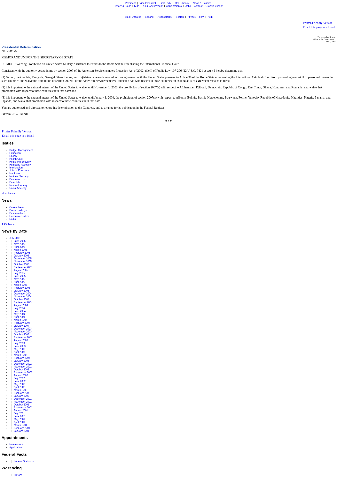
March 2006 (20, 249)
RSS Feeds (8, 224)
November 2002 (23, 366)
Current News (17, 207)
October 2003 (21, 334)
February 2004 (22, 322)
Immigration (16, 167)
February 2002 (22, 392)
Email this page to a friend (319, 27)
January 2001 (21, 430)
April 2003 (19, 352)
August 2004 (21, 305)
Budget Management (21, 150)
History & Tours (122, 5)
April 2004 (19, 317)
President (130, 3)
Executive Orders (19, 216)
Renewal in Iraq (18, 185)
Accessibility (165, 16)
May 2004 (19, 314)
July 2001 (19, 413)
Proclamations (17, 213)
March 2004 (20, 319)
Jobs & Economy (19, 170)
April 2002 (19, 387)
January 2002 (21, 395)
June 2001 (20, 416)
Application (15, 447)
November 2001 (23, 401)
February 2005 (22, 287)
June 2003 (20, 346)
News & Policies (202, 3)
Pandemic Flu (17, 179)
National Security (19, 176)
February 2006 (22, 252)
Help (210, 16)
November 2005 (23, 261)
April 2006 (19, 246)
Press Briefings (18, 210)
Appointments (174, 5)
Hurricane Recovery (20, 164)
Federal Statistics (24, 461)
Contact (198, 5)
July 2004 (19, 308)
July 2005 (19, 273)
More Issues (9, 193)
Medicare (14, 173)
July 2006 (14, 238)
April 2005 (19, 281)
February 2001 (22, 428)
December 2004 (23, 293)
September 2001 (23, 407)
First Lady (165, 3)
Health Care (16, 158)
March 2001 (20, 425)
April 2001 (19, 422)
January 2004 (21, 325)
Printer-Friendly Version (318, 23)
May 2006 (19, 243)
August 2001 (21, 410)
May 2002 (19, 384)
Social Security (18, 188)
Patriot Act (15, 182)
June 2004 (20, 311)
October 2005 (21, 264)
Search (180, 16)
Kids (136, 5)
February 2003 (22, 357)
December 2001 (23, 398)
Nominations (16, 444)
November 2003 (23, 331)
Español (149, 16)
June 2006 (20, 241)
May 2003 (19, 349)
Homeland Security (20, 161)
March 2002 (20, 390)
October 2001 (21, 404)
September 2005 (23, 267)
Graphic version (214, 5)
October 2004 (21, 299)
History (18, 474)
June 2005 (20, 276)
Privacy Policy (195, 16)
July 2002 (19, 378)
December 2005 (23, 258)
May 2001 (19, 419)
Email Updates (133, 16)
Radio (12, 219)
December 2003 (23, 328)
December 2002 (23, 363)
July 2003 (19, 343)
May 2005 (19, 279)
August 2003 (21, 340)
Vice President (147, 3)
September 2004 (23, 302)
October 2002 (21, 369)
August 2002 (21, 375)
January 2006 (21, 255)
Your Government (153, 5)
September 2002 (23, 372)
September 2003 (23, 337)
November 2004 (23, 296)
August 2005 (21, 270)
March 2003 (20, 354)
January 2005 (21, 290)
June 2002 (20, 381)
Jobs (188, 5)
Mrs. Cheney (182, 3)
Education (15, 153)
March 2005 (20, 284)
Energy (13, 155)
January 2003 (21, 360)
